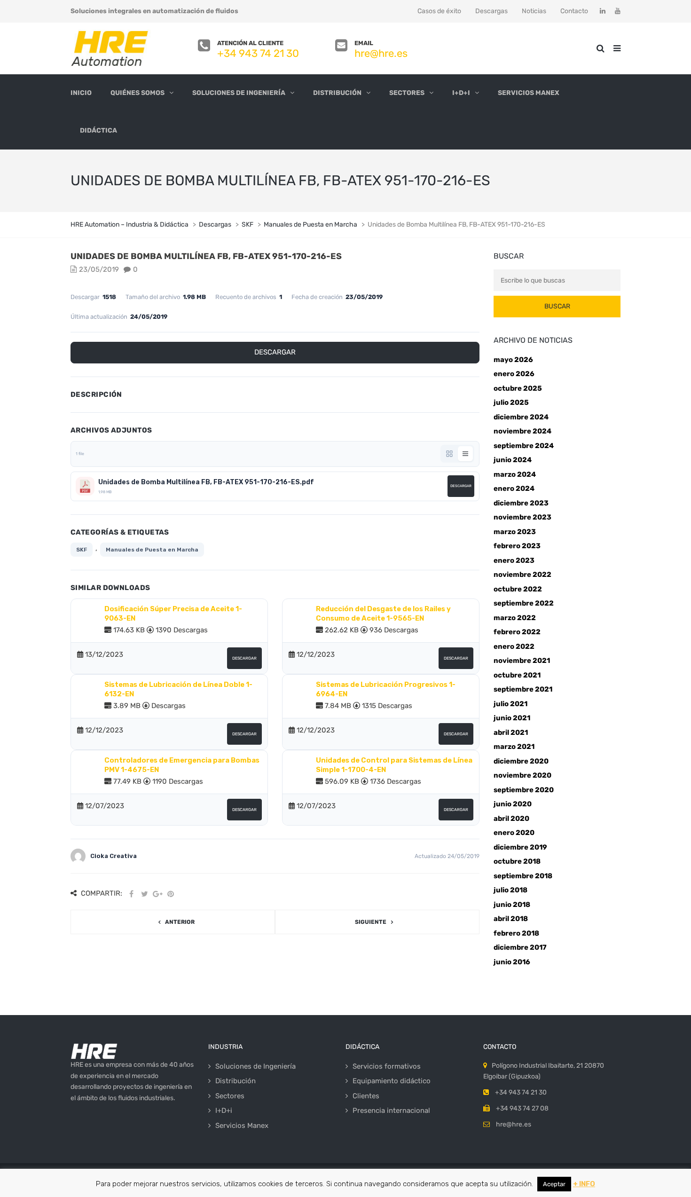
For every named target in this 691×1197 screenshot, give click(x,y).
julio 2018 (510, 890)
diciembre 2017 (520, 947)
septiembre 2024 (524, 445)
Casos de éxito (439, 11)
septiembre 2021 (523, 689)
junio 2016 (512, 962)
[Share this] (131, 894)
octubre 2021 (517, 675)
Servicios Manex (528, 93)
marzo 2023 (515, 532)
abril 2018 (511, 918)
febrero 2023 (517, 546)
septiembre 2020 (524, 790)
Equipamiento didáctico (392, 1081)
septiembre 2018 (523, 876)
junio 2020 (513, 804)
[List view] (465, 453)
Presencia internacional (391, 1110)
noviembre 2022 (522, 574)
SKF (81, 549)
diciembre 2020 (521, 761)
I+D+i (461, 93)
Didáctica (98, 130)
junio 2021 (512, 718)
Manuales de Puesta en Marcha (152, 549)
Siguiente (370, 922)
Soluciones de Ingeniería (238, 93)
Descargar (275, 352)
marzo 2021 (514, 746)
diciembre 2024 (521, 417)
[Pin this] (170, 894)
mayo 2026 (513, 359)
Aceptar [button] (554, 1184)
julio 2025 (511, 402)
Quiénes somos (137, 93)
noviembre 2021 (522, 660)
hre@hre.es (381, 53)
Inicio (81, 93)
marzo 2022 (515, 618)
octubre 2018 (517, 861)
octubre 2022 (518, 589)
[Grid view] (449, 453)
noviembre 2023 (522, 517)
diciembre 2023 (521, 503)
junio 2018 (512, 904)
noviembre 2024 (522, 431)
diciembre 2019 (520, 847)
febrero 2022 (517, 632)
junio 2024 (513, 460)
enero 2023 (514, 560)
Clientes (366, 1096)
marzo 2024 (515, 474)
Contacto (574, 11)
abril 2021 (511, 732)
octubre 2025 (518, 388)
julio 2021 (510, 704)
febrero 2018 (516, 933)
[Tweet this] (144, 894)
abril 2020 (511, 818)
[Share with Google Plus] (157, 894)
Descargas (491, 11)
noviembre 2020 (522, 775)
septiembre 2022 (524, 603)
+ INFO (584, 1184)
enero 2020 (514, 832)
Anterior (180, 922)
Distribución (337, 93)
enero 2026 (514, 374)
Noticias (534, 11)
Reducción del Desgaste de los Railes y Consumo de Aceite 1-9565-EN (383, 613)
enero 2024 (514, 488)
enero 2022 (514, 646)
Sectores (406, 93)
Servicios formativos (387, 1066)
